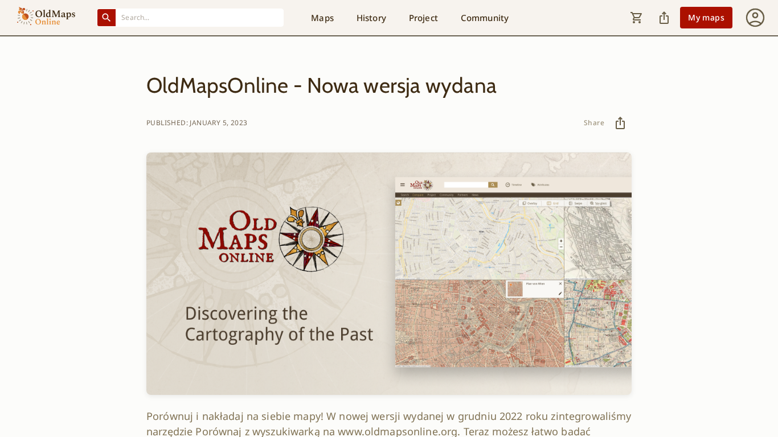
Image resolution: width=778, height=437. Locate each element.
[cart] (636, 17)
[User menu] (755, 17)
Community (485, 17)
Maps (322, 17)
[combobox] (200, 17)
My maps (706, 17)
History (371, 17)
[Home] (46, 17)
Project (423, 17)
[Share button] (664, 17)
